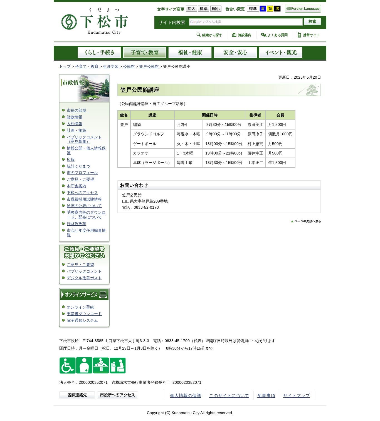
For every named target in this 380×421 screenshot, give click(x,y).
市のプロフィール (82, 172)
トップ (65, 66)
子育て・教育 (86, 66)
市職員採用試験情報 (84, 199)
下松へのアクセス (82, 192)
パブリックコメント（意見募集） (84, 139)
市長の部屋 (76, 110)
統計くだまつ (78, 166)
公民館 (129, 66)
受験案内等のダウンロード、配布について (86, 214)
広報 (71, 159)
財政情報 (74, 117)
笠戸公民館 (149, 66)
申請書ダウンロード (84, 314)
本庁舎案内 (76, 186)
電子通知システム (82, 320)
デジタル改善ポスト (84, 278)
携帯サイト (311, 35)
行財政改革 (76, 223)
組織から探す (212, 35)
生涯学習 (111, 66)
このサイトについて (229, 395)
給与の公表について (84, 205)
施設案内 (244, 35)
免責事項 (266, 395)
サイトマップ (296, 395)
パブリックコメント (84, 271)
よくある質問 (278, 35)
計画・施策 (76, 130)
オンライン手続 (80, 307)
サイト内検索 (172, 22)
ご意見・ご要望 (80, 179)
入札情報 (74, 123)
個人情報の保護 (185, 395)
